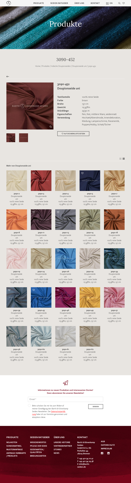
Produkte (38, 3)
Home (37, 66)
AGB (103, 441)
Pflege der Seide (38, 446)
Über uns (79, 3)
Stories (58, 449)
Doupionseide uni (79, 66)
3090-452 (92, 66)
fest (88, 114)
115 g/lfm (86, 107)
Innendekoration (112, 117)
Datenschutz (108, 445)
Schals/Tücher (104, 124)
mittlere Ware (98, 114)
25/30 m (86, 110)
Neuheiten (11, 442)
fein (84, 114)
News (56, 453)
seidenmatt (111, 114)
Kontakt (95, 3)
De (107, 3)
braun (85, 100)
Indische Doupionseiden (61, 66)
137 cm (85, 103)
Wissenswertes (38, 442)
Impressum (106, 448)
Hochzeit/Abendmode (92, 117)
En (111, 3)
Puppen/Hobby (89, 124)
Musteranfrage (14, 449)
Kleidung (86, 120)
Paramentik (113, 120)
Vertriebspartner (63, 446)
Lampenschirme (99, 120)
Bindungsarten (38, 456)
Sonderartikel (14, 446)
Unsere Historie (62, 442)
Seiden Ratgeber (59, 3)
